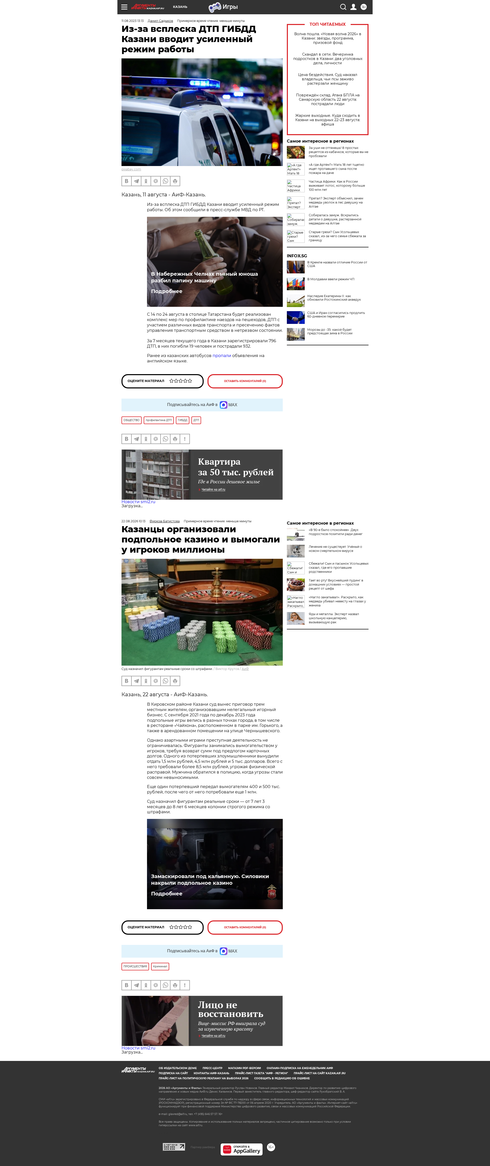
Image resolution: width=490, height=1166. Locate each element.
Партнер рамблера (203, 1147)
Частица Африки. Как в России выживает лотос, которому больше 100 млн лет (337, 186)
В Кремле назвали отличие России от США (337, 264)
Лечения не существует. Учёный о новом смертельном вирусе (335, 549)
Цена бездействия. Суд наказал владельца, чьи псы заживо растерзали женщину (327, 79)
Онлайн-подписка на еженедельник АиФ (300, 1068)
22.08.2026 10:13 (133, 521)
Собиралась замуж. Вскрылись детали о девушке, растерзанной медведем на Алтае (335, 219)
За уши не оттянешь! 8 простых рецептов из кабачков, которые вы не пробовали (338, 152)
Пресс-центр (212, 1068)
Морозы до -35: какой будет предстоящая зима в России (329, 331)
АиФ (245, 669)
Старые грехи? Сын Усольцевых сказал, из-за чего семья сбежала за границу (337, 236)
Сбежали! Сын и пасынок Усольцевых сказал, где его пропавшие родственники (339, 568)
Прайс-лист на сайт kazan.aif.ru (320, 1073)
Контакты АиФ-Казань (211, 1073)
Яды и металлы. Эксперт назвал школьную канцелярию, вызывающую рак (334, 618)
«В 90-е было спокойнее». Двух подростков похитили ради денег (336, 532)
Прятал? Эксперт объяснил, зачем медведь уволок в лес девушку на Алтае (336, 202)
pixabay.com (131, 169)
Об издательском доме (178, 1068)
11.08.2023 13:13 (132, 21)
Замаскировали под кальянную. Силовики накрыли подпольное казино (210, 879)
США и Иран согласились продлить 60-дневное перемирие (336, 314)
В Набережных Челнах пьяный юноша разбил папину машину (204, 277)
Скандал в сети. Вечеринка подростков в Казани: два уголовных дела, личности (327, 58)
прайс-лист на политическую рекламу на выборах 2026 (203, 1078)
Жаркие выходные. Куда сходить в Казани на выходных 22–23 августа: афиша (327, 119)
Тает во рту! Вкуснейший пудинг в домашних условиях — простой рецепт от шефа (336, 584)
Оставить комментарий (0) (245, 381)
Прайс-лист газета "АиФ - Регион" (261, 1073)
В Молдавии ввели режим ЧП (330, 279)
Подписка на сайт (173, 1073)
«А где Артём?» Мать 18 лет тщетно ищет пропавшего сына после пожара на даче (336, 169)
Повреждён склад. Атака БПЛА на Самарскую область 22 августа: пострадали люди (328, 99)
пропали (222, 355)
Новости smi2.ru (138, 501)
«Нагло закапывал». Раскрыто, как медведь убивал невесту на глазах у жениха (337, 601)
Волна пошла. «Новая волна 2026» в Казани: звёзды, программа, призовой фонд (327, 38)
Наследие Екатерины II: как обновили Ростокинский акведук (334, 297)
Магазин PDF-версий (244, 1068)
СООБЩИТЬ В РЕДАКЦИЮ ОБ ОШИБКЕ (282, 1078)
